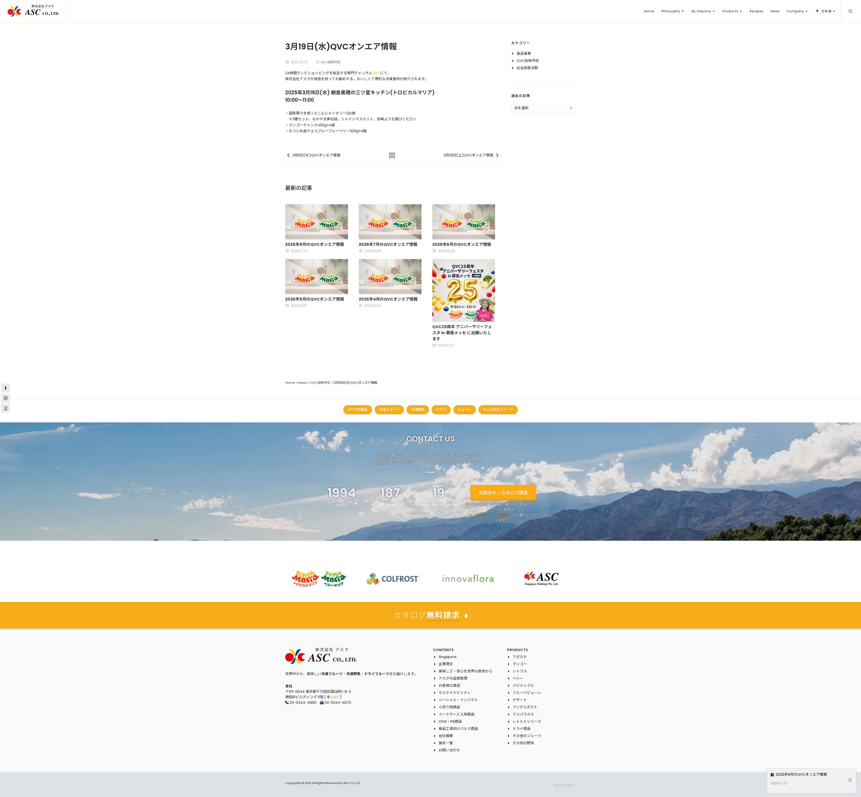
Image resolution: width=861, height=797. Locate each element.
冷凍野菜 (417, 409)
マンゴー (520, 664)
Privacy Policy (564, 785)
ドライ (441, 409)
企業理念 (446, 664)
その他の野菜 (523, 743)
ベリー (518, 678)
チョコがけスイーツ (498, 409)
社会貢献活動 (527, 67)
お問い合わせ (449, 750)
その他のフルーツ (527, 735)
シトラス (520, 671)
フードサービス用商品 (456, 714)
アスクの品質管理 (453, 678)
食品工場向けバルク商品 (458, 728)
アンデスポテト (525, 707)
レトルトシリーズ (527, 721)
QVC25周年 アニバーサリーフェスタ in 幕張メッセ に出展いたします (462, 333)
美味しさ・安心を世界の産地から (465, 671)
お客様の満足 (449, 685)
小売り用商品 (449, 707)
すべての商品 (357, 409)
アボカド (520, 656)
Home (290, 382)
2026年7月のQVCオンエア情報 (388, 244)
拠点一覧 (446, 743)
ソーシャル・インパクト (458, 700)
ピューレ (464, 409)
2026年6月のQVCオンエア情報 (461, 244)
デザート (520, 700)
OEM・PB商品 (450, 721)
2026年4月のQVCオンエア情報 (388, 299)
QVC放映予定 (331, 62)
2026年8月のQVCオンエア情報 (314, 244)
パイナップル (523, 685)
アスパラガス (523, 714)
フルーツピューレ (527, 692)
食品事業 (524, 53)
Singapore (448, 656)
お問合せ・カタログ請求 (503, 493)
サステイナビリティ (455, 692)
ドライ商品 (522, 728)
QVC (376, 73)
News (302, 382)
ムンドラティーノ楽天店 (488, 515)
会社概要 (446, 735)
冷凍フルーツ (389, 409)
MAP (335, 697)
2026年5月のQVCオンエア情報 (314, 299)
